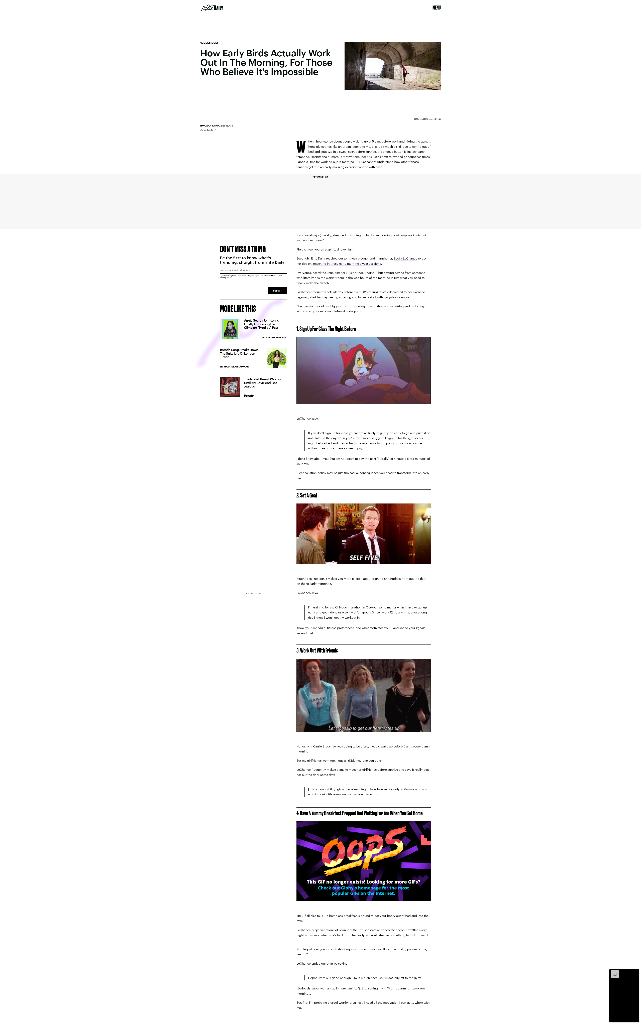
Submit (277, 290)
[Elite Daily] (212, 7)
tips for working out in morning (332, 162)
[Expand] (613, 972)
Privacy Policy (226, 278)
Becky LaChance (405, 258)
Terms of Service (271, 276)
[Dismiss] (635, 972)
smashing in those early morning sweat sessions (346, 263)
